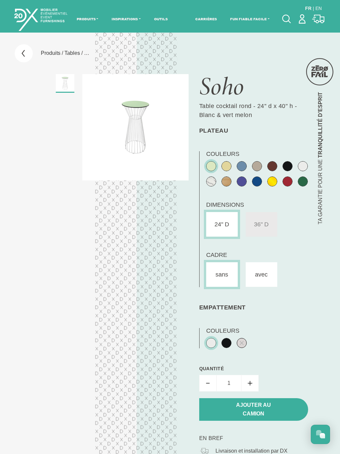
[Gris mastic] (257, 166)
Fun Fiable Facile (248, 19)
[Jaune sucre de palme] (226, 166)
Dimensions (225, 204)
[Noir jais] (288, 166)
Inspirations (125, 19)
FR (308, 8)
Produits (86, 19)
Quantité (211, 368)
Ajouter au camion (253, 409)
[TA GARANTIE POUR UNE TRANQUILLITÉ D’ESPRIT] (319, 71)
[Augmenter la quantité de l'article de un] (250, 383)
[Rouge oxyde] (272, 166)
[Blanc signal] (303, 166)
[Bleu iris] (242, 181)
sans (221, 274)
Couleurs (222, 154)
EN (318, 8)
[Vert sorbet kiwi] (211, 166)
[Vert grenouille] (303, 181)
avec (261, 274)
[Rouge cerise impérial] (288, 181)
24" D (221, 224)
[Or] (272, 181)
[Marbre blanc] (211, 181)
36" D (261, 224)
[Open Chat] (320, 434)
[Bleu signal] (257, 181)
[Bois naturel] (226, 181)
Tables (72, 53)
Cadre (216, 255)
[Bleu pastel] (242, 166)
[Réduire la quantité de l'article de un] (207, 383)
